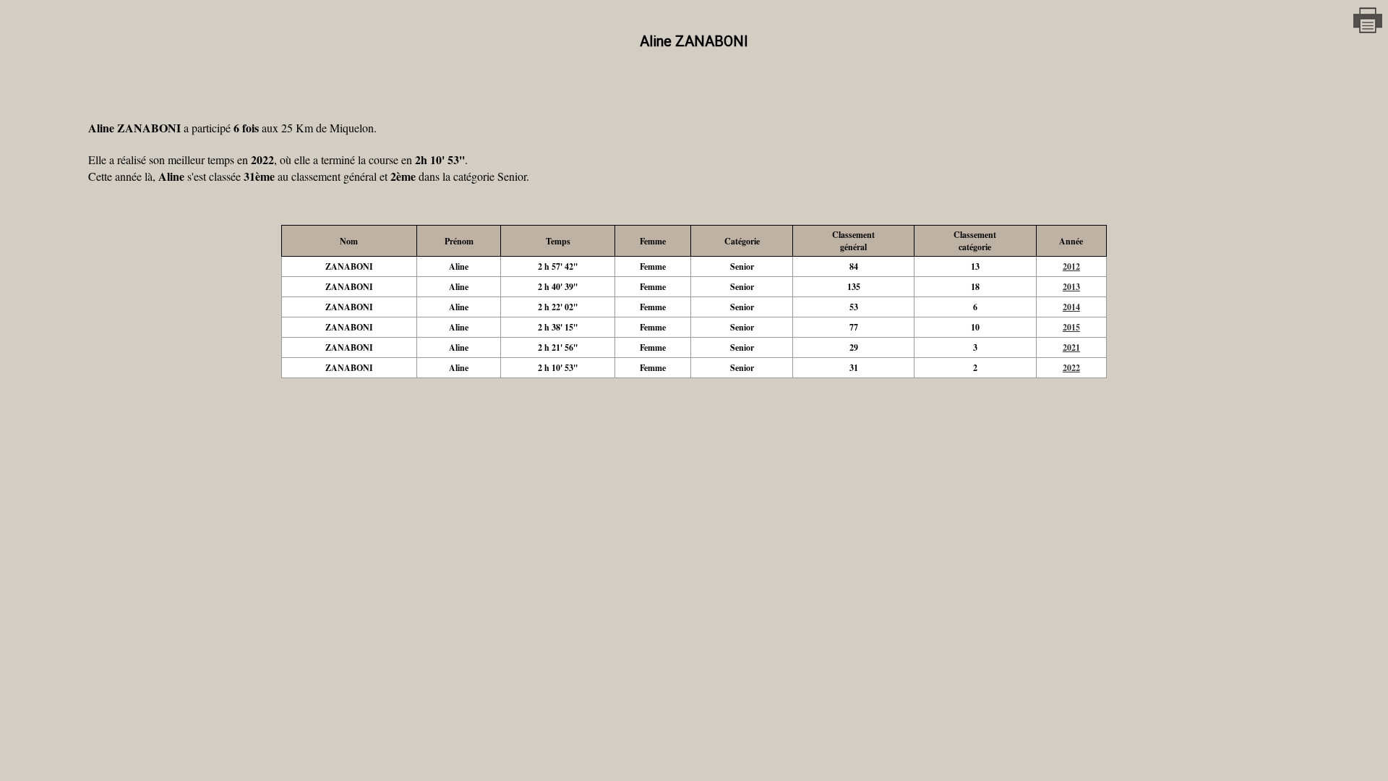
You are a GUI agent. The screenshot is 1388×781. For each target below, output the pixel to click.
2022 (1071, 368)
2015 (1071, 327)
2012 (1071, 266)
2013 (1071, 287)
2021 (1071, 347)
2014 (1071, 307)
